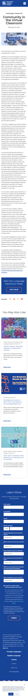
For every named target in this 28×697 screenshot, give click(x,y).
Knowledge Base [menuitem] (14, 671)
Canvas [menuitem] (14, 659)
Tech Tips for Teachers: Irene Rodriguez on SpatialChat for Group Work (13, 457)
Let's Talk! (14, 289)
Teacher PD (18, 13)
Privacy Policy (16, 690)
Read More (7, 367)
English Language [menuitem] (14, 655)
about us (5, 648)
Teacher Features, (8, 342)
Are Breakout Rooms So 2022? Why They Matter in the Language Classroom (12, 402)
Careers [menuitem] (14, 663)
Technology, (16, 342)
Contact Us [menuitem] (14, 667)
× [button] (25, 684)
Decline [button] (17, 694)
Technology (10, 13)
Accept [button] (11, 694)
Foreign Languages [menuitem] (14, 651)
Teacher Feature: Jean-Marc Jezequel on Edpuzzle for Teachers (13, 348)
